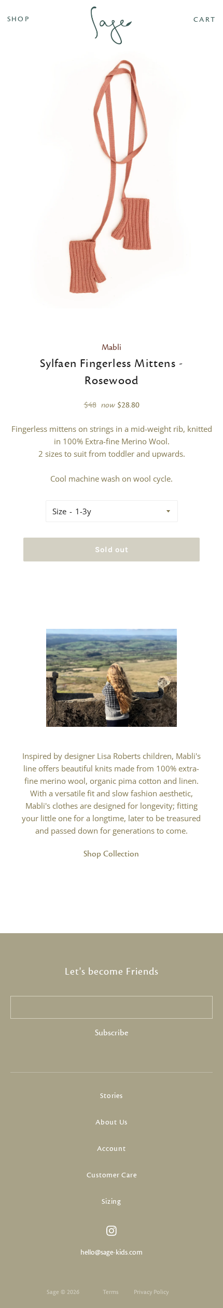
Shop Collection (111, 854)
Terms (110, 1292)
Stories (111, 1096)
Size (59, 511)
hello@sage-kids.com (111, 1252)
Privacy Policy (151, 1292)
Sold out (112, 549)
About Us (111, 1122)
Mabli (111, 347)
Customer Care (112, 1175)
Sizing (111, 1201)
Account (111, 1149)
